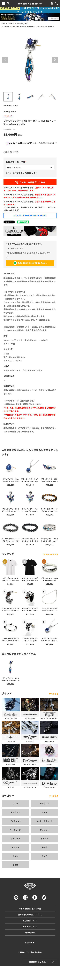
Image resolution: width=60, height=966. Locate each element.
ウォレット (44, 830)
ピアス (44, 812)
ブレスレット (15, 821)
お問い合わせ (30, 932)
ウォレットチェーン (44, 821)
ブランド (11, 24)
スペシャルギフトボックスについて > (21, 173)
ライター (44, 838)
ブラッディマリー (23, 24)
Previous (5, 60)
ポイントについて (30, 926)
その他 (15, 865)
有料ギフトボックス (16, 161)
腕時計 (44, 847)
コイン (15, 856)
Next (55, 60)
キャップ (15, 847)
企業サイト (30, 942)
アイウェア (15, 838)
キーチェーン (15, 830)
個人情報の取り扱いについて (30, 914)
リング (15, 803)
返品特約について (30, 920)
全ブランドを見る (50, 554)
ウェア (44, 856)
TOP (3, 24)
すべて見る (53, 694)
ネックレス (15, 812)
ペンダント (44, 803)
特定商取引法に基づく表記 (30, 908)
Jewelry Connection (30, 3)
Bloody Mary (9, 111)
